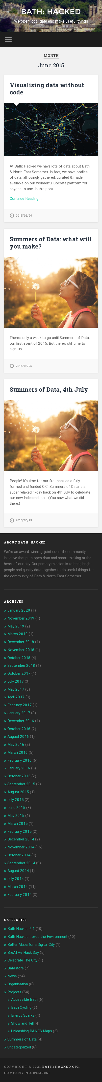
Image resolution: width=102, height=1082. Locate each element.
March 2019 (17, 634)
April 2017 (16, 697)
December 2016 (20, 721)
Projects (14, 992)
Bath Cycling (21, 1007)
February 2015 (19, 831)
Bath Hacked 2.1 (21, 928)
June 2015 (16, 807)
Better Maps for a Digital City (31, 944)
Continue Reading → (26, 198)
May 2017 (15, 689)
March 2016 (17, 752)
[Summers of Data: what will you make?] (51, 292)
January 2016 (18, 768)
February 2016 (19, 760)
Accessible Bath (24, 999)
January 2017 (18, 713)
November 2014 (20, 847)
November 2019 (20, 618)
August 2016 (18, 736)
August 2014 (18, 871)
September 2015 (21, 784)
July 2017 (15, 681)
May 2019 (15, 626)
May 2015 (15, 815)
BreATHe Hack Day (23, 952)
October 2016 (18, 729)
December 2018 (20, 642)
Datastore (15, 968)
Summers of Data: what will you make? (51, 242)
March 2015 (17, 823)
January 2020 (18, 610)
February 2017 (19, 705)
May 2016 (15, 744)
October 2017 (18, 673)
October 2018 (18, 658)
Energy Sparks (22, 1015)
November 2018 (20, 650)
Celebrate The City (22, 960)
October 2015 (18, 776)
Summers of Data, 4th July (49, 389)
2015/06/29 (24, 215)
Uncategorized (19, 1047)
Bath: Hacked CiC (60, 1067)
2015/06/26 (24, 366)
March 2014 (17, 886)
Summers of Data (22, 1039)
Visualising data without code (47, 88)
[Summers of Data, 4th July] (51, 435)
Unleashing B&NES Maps (31, 1031)
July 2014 (15, 878)
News (12, 976)
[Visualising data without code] (51, 129)
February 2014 (19, 894)
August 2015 (18, 792)
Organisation (17, 984)
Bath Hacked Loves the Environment (37, 936)
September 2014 (21, 863)
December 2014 (20, 839)
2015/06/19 (24, 520)
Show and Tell (22, 1023)
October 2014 (18, 855)
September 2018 (21, 665)
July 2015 (15, 799)
